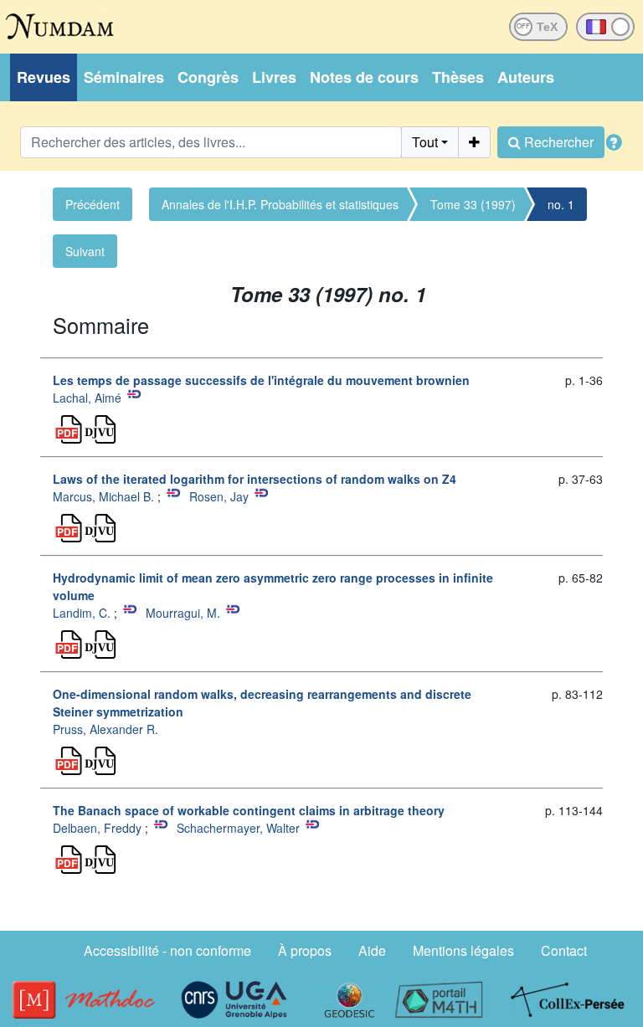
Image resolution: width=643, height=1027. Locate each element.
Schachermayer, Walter (238, 827)
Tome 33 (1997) (473, 204)
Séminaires (124, 77)
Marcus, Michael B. (103, 496)
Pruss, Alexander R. (105, 729)
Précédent (92, 204)
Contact (564, 950)
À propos (305, 950)
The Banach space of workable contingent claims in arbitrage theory (249, 810)
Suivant (85, 251)
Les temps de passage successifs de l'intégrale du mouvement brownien (261, 380)
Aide (372, 950)
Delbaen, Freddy (97, 827)
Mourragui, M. (183, 612)
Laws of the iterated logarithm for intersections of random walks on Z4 (254, 478)
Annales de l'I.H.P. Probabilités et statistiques (280, 204)
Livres (274, 77)
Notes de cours (364, 77)
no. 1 (561, 204)
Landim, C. (82, 612)
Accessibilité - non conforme (167, 950)
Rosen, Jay (219, 496)
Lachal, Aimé (87, 397)
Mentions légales (463, 950)
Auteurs (525, 77)
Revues (43, 77)
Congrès (208, 77)
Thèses (458, 77)
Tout (425, 141)
